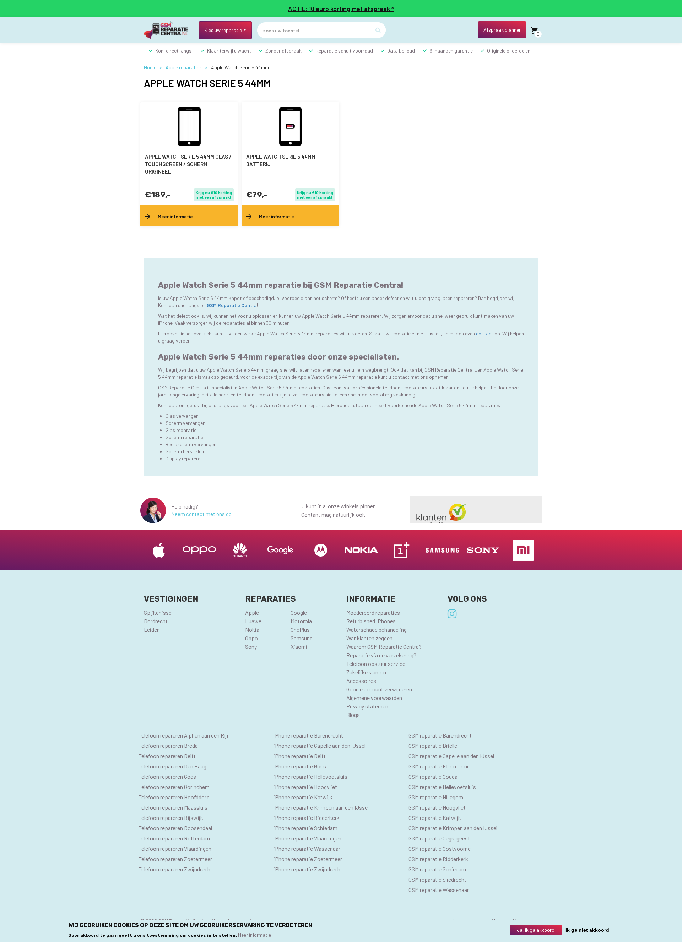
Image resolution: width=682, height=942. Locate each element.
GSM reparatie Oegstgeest (439, 838)
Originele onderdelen (508, 51)
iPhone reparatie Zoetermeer (308, 858)
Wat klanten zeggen (369, 638)
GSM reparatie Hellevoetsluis (442, 786)
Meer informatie (254, 934)
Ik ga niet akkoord (587, 930)
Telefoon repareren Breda (168, 745)
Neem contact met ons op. (202, 514)
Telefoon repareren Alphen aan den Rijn (184, 735)
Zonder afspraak (283, 51)
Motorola (301, 621)
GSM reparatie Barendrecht (440, 735)
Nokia (252, 629)
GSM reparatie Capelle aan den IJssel (451, 755)
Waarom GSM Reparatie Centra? (384, 646)
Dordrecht (156, 621)
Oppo (251, 638)
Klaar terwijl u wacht (229, 51)
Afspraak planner (502, 30)
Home (150, 67)
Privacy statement (368, 706)
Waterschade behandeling (376, 629)
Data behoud (401, 51)
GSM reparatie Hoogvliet (437, 807)
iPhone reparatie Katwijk (303, 797)
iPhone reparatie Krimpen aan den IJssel (321, 807)
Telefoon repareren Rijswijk (171, 817)
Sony (251, 646)
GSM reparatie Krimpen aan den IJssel (452, 828)
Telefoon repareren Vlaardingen (175, 848)
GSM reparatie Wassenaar (438, 889)
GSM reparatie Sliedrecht (437, 879)
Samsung (302, 638)
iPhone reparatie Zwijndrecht (308, 869)
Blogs (353, 714)
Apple (252, 612)
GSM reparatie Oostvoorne (439, 848)
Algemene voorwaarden (374, 697)
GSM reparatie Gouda (433, 776)
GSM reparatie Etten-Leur (438, 766)
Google (299, 612)
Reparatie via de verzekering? (381, 655)
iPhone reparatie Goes (300, 766)
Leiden (152, 629)
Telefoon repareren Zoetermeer (175, 858)
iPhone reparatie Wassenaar (307, 848)
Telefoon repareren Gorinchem (174, 786)
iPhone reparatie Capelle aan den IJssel (320, 745)
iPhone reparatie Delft (300, 755)
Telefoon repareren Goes (167, 776)
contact (485, 333)
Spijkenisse (158, 612)
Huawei (254, 621)
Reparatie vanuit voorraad (344, 51)
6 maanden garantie (451, 51)
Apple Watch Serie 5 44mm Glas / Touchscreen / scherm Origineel (188, 164)
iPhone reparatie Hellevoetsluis (310, 776)
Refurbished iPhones (371, 621)
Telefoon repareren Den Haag (172, 766)
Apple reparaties (184, 67)
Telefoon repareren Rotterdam (174, 838)
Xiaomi (299, 646)
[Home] (169, 30)
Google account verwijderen (379, 689)
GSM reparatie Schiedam (437, 869)
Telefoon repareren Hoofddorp (174, 797)
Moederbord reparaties (373, 612)
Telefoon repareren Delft (167, 755)
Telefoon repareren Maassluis (173, 807)
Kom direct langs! (174, 51)
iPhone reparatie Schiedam (305, 828)
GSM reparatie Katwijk (434, 817)
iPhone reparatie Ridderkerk (307, 817)
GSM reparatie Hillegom (435, 797)
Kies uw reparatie (223, 30)
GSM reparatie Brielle (432, 745)
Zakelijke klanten (366, 672)
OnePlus (300, 629)
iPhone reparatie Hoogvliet (305, 786)
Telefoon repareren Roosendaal (175, 828)
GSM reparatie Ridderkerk (438, 858)
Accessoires (361, 680)
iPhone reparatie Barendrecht (308, 735)
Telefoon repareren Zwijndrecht (175, 869)
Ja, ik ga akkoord (535, 930)
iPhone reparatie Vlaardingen (307, 838)
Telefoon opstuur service (375, 663)
